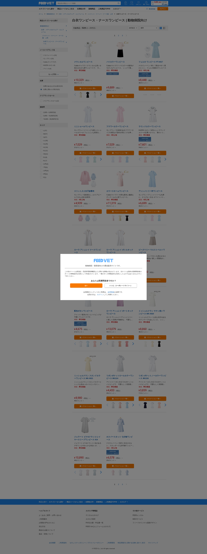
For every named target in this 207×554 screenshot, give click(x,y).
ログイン (100, 294)
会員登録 (111, 292)
